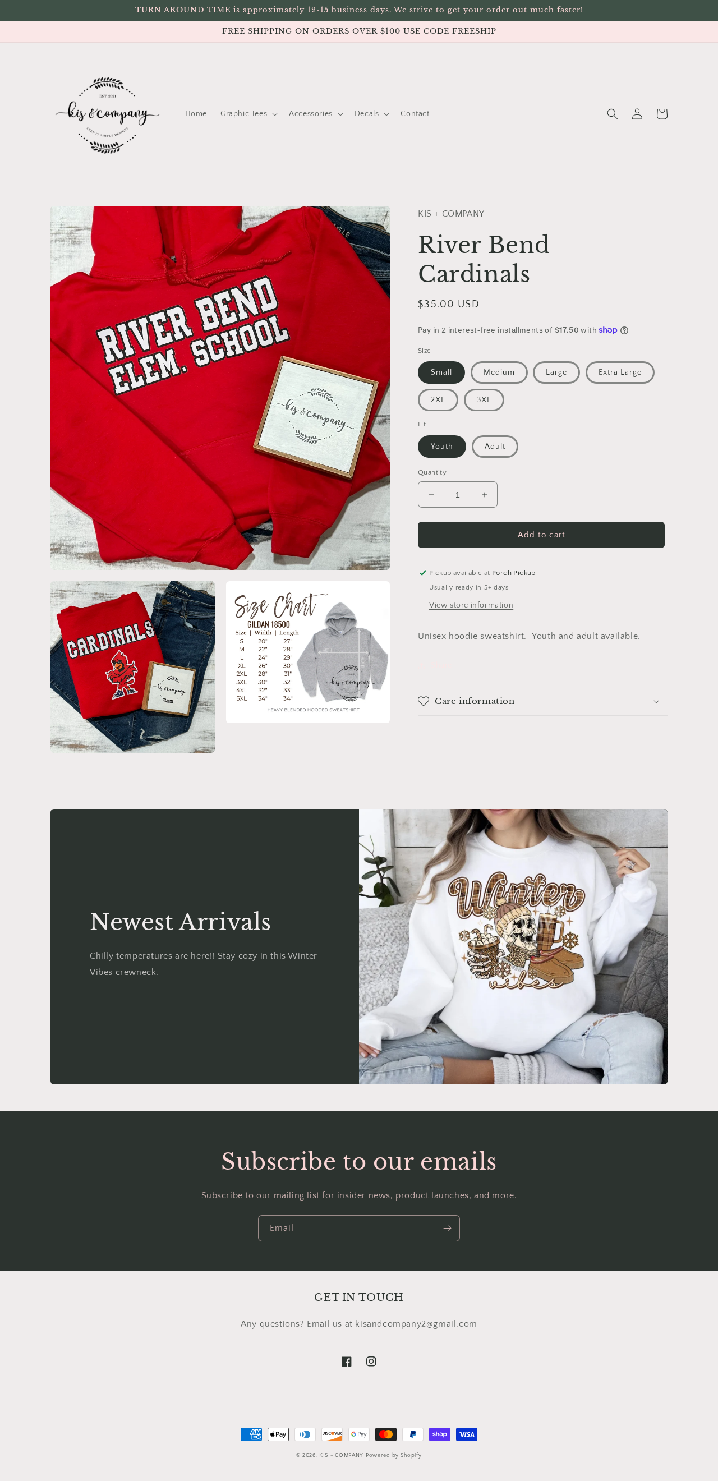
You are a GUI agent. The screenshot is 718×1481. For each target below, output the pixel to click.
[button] (248, 114)
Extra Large (620, 372)
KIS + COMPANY (341, 1455)
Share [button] (441, 665)
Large (556, 372)
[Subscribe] (447, 1228)
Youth (442, 446)
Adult (495, 446)
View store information (471, 605)
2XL (438, 399)
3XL (484, 399)
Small (441, 372)
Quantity (432, 472)
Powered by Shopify (394, 1455)
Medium (499, 372)
